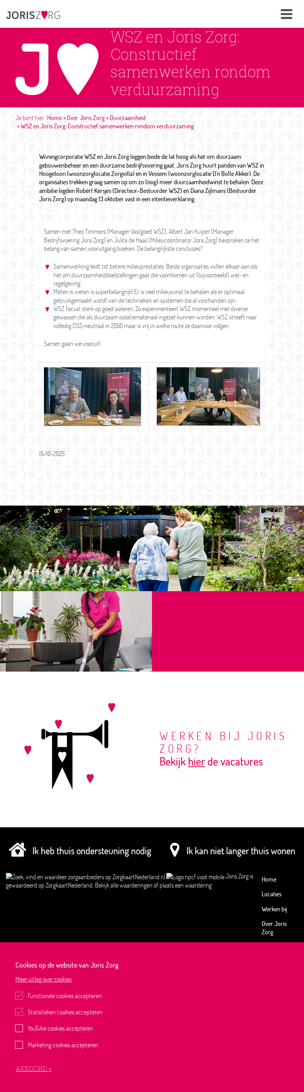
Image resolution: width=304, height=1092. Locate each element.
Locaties (271, 894)
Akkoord (32, 1068)
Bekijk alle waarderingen (124, 885)
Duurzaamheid (128, 118)
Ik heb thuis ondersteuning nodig (91, 850)
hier (196, 761)
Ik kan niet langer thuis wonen (240, 850)
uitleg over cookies (43, 979)
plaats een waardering (186, 885)
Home (54, 118)
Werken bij (274, 909)
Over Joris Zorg (85, 118)
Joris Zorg (238, 876)
